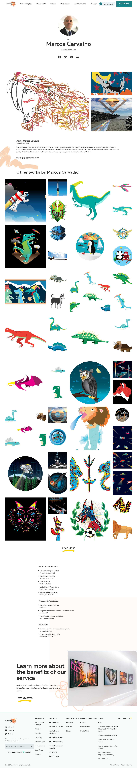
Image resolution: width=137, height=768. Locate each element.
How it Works (40, 742)
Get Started (124, 4)
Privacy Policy (114, 765)
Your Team (39, 750)
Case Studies (85, 727)
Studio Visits (84, 731)
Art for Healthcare (55, 737)
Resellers (69, 722)
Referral (69, 727)
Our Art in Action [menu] (80, 4)
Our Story (38, 737)
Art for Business (55, 722)
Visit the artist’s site (27, 158)
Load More (68, 548)
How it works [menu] (41, 4)
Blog (99, 722)
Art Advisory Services (39, 723)
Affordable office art (105, 759)
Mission (37, 729)
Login (95, 4)
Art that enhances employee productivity (106, 753)
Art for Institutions (55, 742)
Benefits (38, 733)
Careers (38, 754)
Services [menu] (53, 4)
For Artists (53, 752)
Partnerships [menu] (65, 4)
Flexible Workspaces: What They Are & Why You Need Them (108, 729)
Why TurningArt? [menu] (26, 4)
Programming (39, 746)
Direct (68, 731)
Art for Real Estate (56, 727)
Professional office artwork (107, 735)
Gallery (82, 722)
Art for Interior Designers (54, 732)
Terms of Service (126, 765)
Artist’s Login (54, 756)
